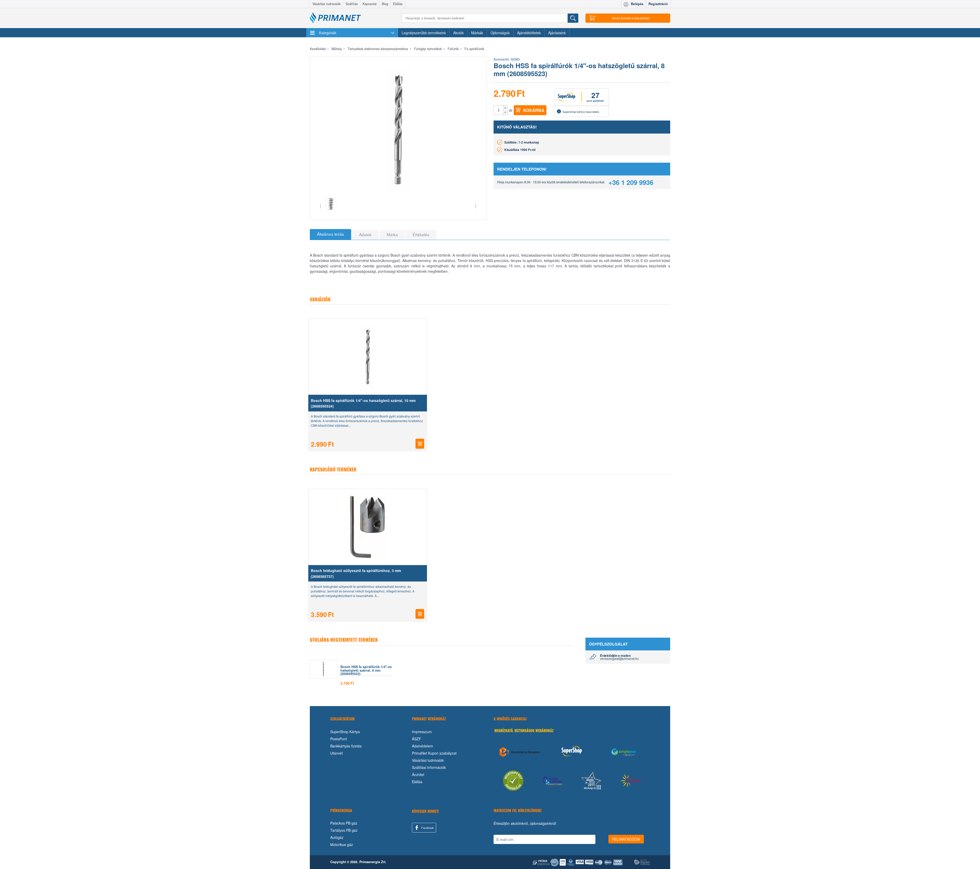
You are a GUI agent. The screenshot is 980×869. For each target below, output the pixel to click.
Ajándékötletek (529, 32)
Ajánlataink (557, 32)
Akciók (458, 32)
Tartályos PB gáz (344, 830)
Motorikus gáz (341, 844)
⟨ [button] (321, 205)
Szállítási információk (429, 767)
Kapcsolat (370, 4)
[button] (505, 107)
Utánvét (336, 753)
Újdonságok (500, 32)
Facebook (427, 828)
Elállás (397, 4)
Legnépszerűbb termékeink (424, 32)
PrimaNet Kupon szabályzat (434, 753)
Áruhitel (418, 774)
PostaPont (338, 738)
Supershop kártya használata (580, 112)
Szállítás (352, 4)
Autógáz (337, 837)
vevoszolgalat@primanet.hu (619, 658)
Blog (385, 4)
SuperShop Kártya (345, 731)
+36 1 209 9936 (630, 182)
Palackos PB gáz (343, 823)
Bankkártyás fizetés (346, 745)
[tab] (330, 234)
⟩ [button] (476, 205)
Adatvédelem (422, 745)
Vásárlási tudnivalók (326, 4)
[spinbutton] (499, 110)
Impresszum (422, 731)
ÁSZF (416, 738)
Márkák (477, 32)
